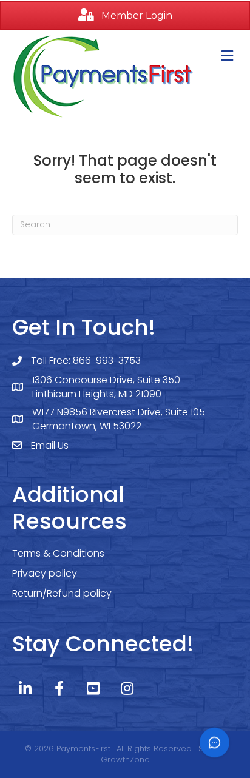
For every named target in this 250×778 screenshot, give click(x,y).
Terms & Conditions (58, 553)
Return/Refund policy (62, 593)
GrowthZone (125, 759)
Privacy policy (44, 573)
